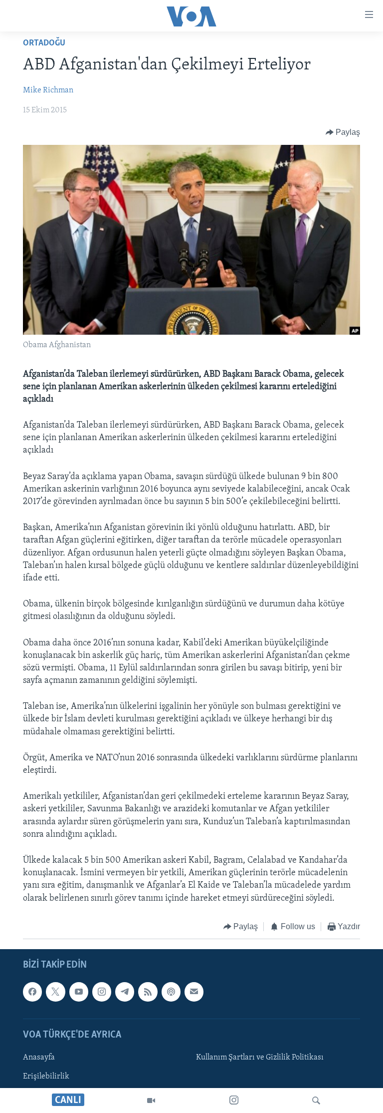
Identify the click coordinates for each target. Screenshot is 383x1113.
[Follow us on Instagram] (101, 992)
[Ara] (316, 1100)
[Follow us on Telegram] (124, 992)
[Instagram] (233, 1100)
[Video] (151, 1100)
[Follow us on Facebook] (32, 992)
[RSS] (147, 992)
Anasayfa (39, 1058)
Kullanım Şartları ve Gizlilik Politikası (260, 1058)
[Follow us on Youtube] (78, 992)
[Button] (343, 132)
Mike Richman (48, 90)
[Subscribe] (194, 992)
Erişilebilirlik (46, 1077)
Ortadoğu (44, 43)
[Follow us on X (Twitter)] (55, 992)
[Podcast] (171, 992)
